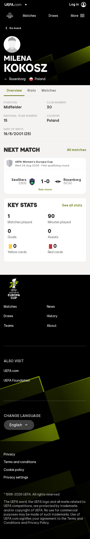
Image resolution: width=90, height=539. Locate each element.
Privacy (9, 454)
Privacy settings (16, 477)
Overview (14, 90)
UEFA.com (11, 371)
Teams (9, 325)
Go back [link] (15, 27)
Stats (31, 90)
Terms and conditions (20, 462)
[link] (29, 15)
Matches (49, 90)
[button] (76, 15)
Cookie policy (14, 470)
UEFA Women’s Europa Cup (10, 15)
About (52, 325)
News (51, 306)
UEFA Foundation (17, 380)
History (52, 316)
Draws (8, 316)
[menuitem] (32, 15)
